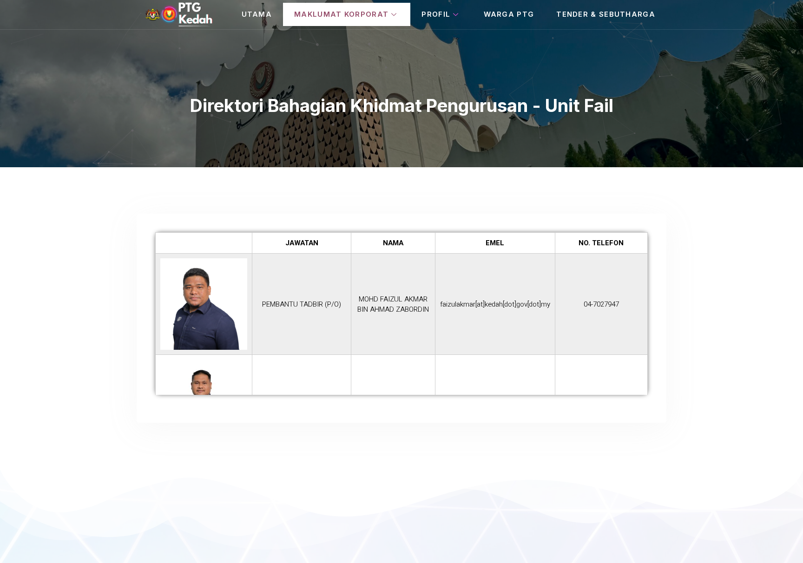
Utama (257, 14)
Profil (435, 14)
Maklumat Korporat (341, 14)
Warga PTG (509, 14)
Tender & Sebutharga (605, 14)
